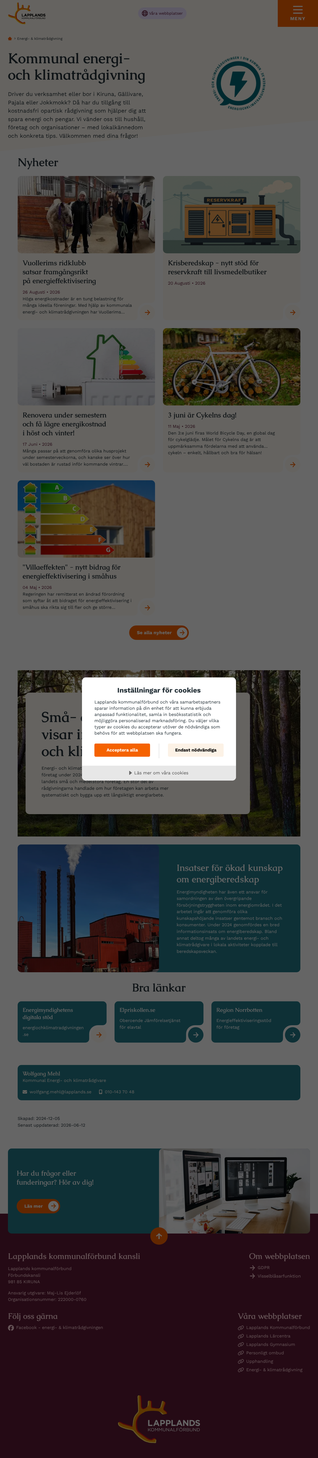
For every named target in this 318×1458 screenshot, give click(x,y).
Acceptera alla (122, 749)
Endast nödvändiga (195, 749)
